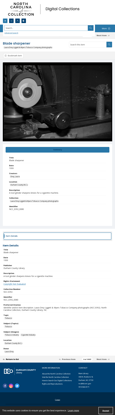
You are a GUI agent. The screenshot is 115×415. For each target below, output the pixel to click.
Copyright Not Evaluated (15, 284)
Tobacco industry (12, 335)
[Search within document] (109, 44)
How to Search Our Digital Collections (57, 380)
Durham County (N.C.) (19, 185)
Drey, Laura (15, 176)
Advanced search (11, 33)
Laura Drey (9, 351)
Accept (105, 411)
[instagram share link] (11, 386)
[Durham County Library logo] (20, 371)
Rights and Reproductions (52, 384)
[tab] (57, 149)
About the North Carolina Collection (56, 374)
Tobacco (8, 318)
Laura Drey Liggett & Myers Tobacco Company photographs (28, 47)
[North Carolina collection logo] (45, 9)
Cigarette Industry (28, 335)
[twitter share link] (17, 386)
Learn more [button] (73, 410)
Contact (57, 400)
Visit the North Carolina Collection (55, 377)
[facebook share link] (5, 386)
